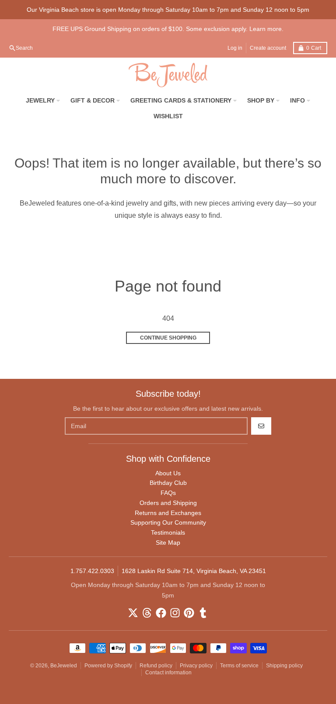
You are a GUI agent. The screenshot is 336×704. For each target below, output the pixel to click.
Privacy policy (196, 666)
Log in (235, 48)
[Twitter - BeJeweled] (133, 613)
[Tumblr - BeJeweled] (203, 613)
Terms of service (239, 666)
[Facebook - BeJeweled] (161, 613)
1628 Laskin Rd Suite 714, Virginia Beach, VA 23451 (194, 570)
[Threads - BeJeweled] (147, 613)
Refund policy (156, 666)
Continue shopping (168, 338)
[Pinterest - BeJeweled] (189, 613)
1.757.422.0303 (92, 570)
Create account (268, 48)
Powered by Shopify (108, 666)
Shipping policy (284, 666)
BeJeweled (63, 666)
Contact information (168, 673)
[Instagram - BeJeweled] (175, 613)
